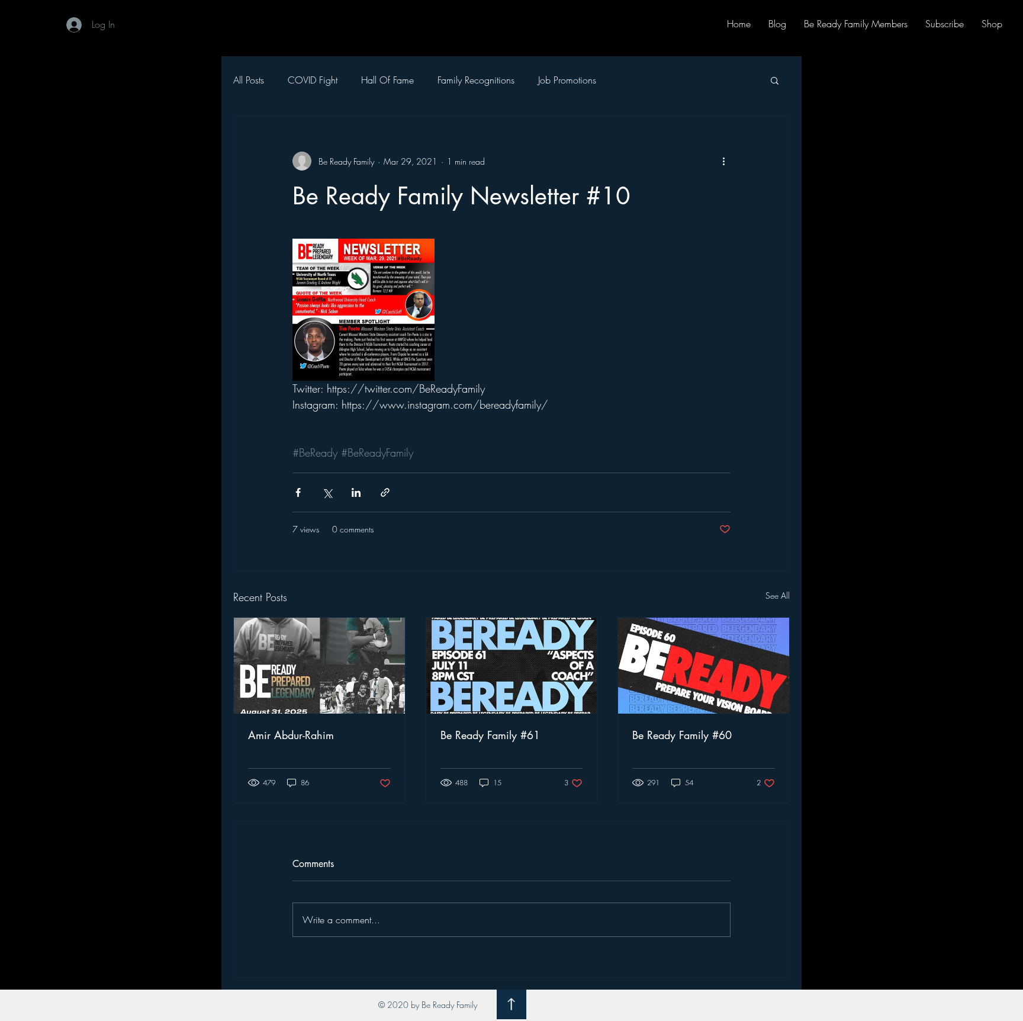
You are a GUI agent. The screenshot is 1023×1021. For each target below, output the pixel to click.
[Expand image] (363, 310)
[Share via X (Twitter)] (327, 492)
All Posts (248, 79)
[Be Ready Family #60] (703, 666)
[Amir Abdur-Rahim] (319, 666)
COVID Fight (312, 79)
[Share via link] (385, 492)
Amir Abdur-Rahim (291, 735)
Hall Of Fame (387, 79)
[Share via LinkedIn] (356, 492)
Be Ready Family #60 (682, 735)
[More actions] (723, 161)
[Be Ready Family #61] (511, 666)
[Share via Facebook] (298, 492)
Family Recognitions (475, 79)
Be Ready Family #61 (490, 735)
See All (777, 595)
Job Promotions (567, 79)
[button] (774, 80)
